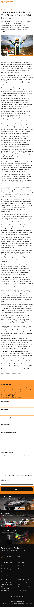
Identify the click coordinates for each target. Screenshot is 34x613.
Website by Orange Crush (25, 603)
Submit (17, 489)
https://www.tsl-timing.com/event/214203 (18, 365)
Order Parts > (22, 590)
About (3, 572)
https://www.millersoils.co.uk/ (10, 372)
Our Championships (6, 569)
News (14, 6)
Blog (7, 575)
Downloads (21, 566)
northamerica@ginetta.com (12, 397)
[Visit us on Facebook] (11, 597)
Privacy (15, 603)
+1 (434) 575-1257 (9, 395)
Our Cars (3, 566)
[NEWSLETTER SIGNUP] (2, 556)
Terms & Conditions (7, 603)
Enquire (19, 6)
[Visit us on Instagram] (14, 597)
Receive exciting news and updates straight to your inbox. (16, 455)
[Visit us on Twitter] (17, 597)
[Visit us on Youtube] (22, 597)
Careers (20, 569)
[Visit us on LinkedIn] (20, 597)
